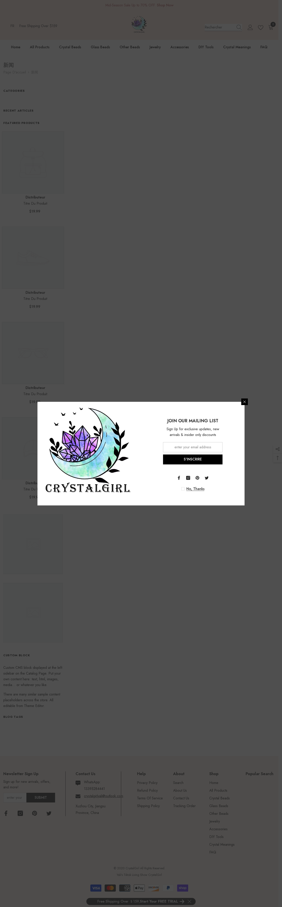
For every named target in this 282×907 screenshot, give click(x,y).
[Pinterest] (197, 477)
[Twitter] (206, 477)
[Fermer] (244, 401)
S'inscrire (193, 459)
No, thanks (195, 488)
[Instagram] (188, 477)
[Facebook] (179, 477)
